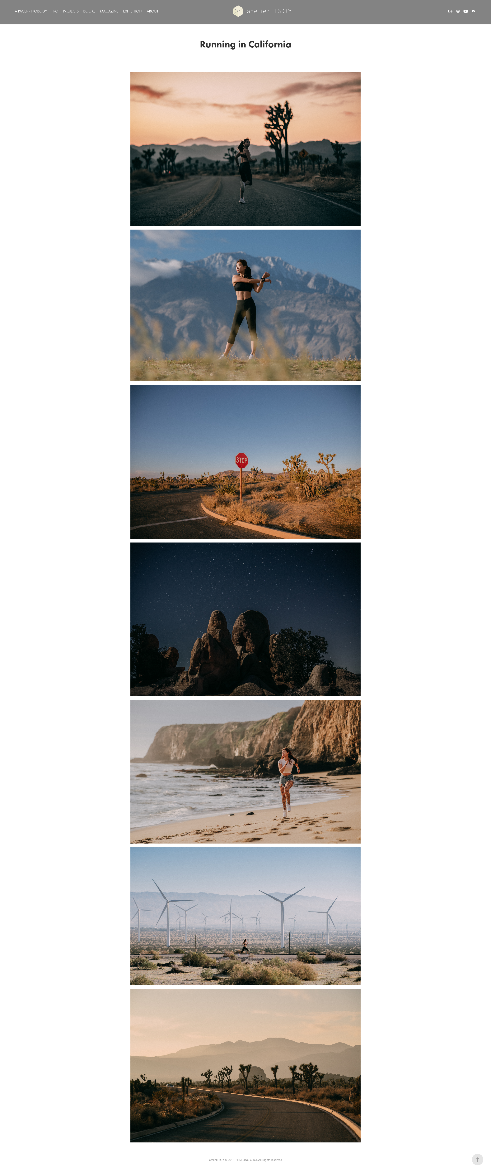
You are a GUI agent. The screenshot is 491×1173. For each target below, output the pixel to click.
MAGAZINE (109, 11)
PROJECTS (71, 11)
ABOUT (152, 11)
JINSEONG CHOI (246, 1160)
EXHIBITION (132, 11)
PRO (55, 11)
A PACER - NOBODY (31, 11)
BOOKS (89, 11)
